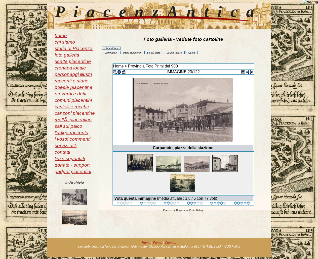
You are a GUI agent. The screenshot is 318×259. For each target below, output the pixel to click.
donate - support (72, 165)
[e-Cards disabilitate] (243, 71)
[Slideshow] (123, 71)
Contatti (170, 243)
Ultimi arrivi (111, 52)
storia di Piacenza (74, 48)
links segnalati (70, 158)
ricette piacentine (73, 61)
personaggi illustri (73, 74)
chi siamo (65, 42)
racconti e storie (71, 80)
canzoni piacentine (75, 113)
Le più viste (153, 52)
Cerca (191, 52)
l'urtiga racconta (71, 132)
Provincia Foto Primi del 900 (153, 66)
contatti (62, 152)
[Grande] (242, 203)
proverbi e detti (70, 93)
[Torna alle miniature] (115, 71)
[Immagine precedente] (247, 71)
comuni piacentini (73, 100)
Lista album (111, 48)
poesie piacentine (73, 87)
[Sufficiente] (171, 203)
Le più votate (174, 52)
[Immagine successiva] (251, 71)
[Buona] (195, 203)
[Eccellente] (218, 203)
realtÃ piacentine (73, 119)
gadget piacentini (73, 171)
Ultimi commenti (132, 52)
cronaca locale (70, 67)
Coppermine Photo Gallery (189, 210)
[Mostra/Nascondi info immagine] (119, 71)
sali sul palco (68, 126)
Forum (157, 243)
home (61, 35)
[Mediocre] (148, 203)
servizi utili (66, 145)
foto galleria (67, 55)
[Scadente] (125, 203)
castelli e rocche (72, 106)
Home (118, 66)
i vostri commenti (72, 139)
